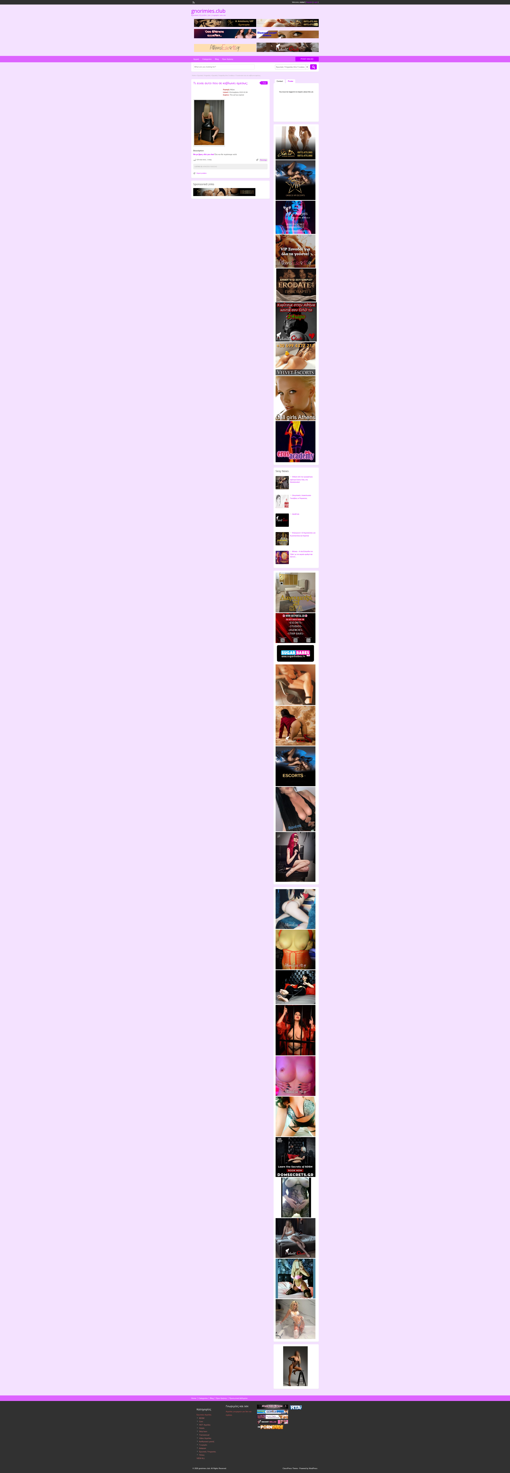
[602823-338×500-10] (295, 831)
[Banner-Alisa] (295, 969)
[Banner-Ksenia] (295, 928)
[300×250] (295, 159)
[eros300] (295, 462)
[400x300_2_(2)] (295, 642)
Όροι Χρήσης (227, 59)
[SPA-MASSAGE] (295, 612)
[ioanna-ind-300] (295, 1338)
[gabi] (295, 1055)
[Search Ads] (313, 66)
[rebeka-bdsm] (295, 1136)
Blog (217, 59)
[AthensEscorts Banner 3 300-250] (295, 267)
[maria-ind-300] (295, 1298)
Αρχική (196, 59)
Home (194, 75)
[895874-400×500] (295, 881)
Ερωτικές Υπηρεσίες (203, 75)
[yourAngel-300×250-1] (295, 233)
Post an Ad (307, 59)
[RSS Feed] (193, 2)
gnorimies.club (208, 10)
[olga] (295, 1004)
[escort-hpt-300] (295, 705)
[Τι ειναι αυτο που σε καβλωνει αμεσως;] (209, 122)
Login (315, 2)
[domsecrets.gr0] (295, 1176)
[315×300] (296, 341)
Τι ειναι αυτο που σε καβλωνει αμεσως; (220, 83)
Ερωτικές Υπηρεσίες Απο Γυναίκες (223, 75)
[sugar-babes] (295, 663)
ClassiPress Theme (290, 1468)
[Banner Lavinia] (295, 1095)
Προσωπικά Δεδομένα (238, 1398)
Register (309, 2)
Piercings (263, 160)
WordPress (313, 1468)
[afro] (296, 1217)
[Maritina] (295, 745)
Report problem (202, 173)
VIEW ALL (201, 1458)
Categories (207, 59)
